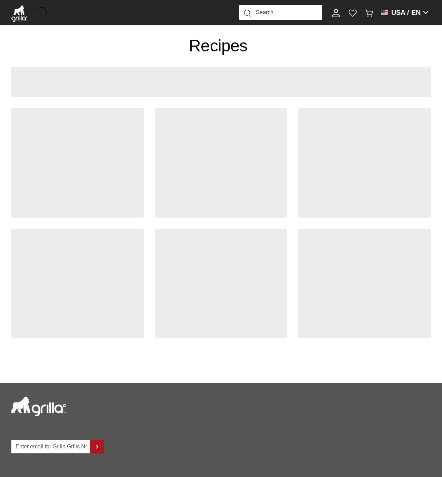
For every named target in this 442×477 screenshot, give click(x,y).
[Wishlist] (352, 12)
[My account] (336, 12)
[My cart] (369, 12)
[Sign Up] (97, 447)
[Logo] (19, 12)
